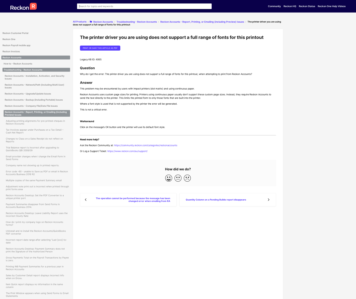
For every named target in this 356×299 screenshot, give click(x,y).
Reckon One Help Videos (332, 6)
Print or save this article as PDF (100, 48)
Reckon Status (307, 6)
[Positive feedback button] (168, 178)
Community (274, 6)
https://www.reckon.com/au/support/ (127, 151)
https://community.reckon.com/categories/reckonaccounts (145, 145)
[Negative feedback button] (187, 178)
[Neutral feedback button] (178, 178)
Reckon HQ (290, 6)
